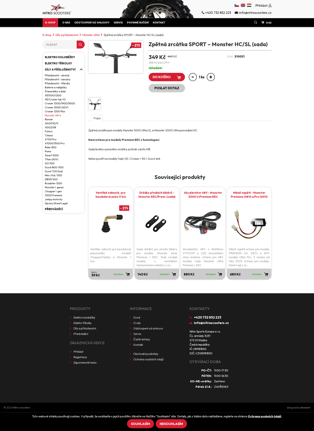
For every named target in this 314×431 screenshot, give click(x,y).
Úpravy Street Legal (56, 203)
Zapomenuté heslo (85, 362)
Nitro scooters (21, 407)
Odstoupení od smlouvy (92, 22)
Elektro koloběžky (60, 57)
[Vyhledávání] (255, 22)
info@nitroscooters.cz (211, 323)
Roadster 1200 (53, 183)
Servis (118, 22)
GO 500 (50, 163)
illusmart (305, 407)
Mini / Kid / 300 (53, 175)
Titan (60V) (51, 159)
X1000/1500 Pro (55, 143)
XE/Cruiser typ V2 (55, 99)
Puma (48, 151)
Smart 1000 (52, 155)
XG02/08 (50, 127)
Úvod (136, 317)
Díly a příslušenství (66, 35)
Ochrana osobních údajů (148, 359)
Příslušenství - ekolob (57, 75)
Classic (49, 135)
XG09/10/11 (51, 123)
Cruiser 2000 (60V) (56, 107)
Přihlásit (78, 351)
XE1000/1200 (53, 95)
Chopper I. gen (53, 191)
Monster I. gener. (54, 187)
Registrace (80, 357)
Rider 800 (51, 147)
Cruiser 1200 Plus (55, 111)
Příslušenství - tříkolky (57, 83)
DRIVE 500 (51, 179)
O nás (66, 22)
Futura (48, 131)
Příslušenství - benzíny (57, 79)
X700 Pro (51, 139)
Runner (49, 119)
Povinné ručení (138, 22)
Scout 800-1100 (54, 167)
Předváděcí (54, 209)
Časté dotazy (141, 339)
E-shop (50, 22)
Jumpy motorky (54, 199)
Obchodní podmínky (145, 354)
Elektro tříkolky (58, 63)
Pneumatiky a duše (55, 91)
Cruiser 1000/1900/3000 (60, 103)
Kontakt (159, 22)
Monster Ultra (91, 35)
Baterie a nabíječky (56, 87)
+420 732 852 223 (207, 317)
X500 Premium (53, 195)
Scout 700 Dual (54, 171)
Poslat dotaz (166, 88)
